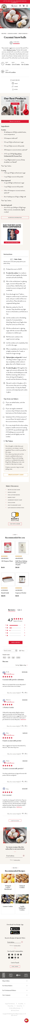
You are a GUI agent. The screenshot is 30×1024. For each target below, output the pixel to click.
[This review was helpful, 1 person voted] (22, 754)
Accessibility (20, 1003)
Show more (5, 661)
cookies (18, 657)
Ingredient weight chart (15, 500)
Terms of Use (19, 1006)
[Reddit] (15, 958)
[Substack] (18, 958)
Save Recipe (16, 80)
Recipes (4, 33)
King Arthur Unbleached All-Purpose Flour (13, 155)
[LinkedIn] (9, 958)
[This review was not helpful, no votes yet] (25, 693)
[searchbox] (9, 650)
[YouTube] (12, 958)
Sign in (20, 6)
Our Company (6, 995)
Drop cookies (23, 33)
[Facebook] (9, 955)
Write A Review (15, 642)
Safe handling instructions (16, 507)
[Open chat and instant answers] (26, 1020)
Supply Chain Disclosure (10, 1003)
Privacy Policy (10, 1006)
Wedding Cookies (11, 50)
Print (16, 83)
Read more (23, 719)
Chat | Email (15, 966)
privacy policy (17, 860)
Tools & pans (11, 502)
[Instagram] (15, 955)
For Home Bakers (7, 985)
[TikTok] (12, 955)
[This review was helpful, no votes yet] (22, 726)
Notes (16, 89)
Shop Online (6, 981)
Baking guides (12, 492)
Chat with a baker (15, 523)
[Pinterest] (21, 955)
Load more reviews (15, 821)
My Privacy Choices (15, 1010)
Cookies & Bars (12, 33)
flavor (4, 657)
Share (16, 86)
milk (9, 657)
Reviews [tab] (11, 610)
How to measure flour (14, 505)
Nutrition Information (15, 217)
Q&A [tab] (20, 610)
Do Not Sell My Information (15, 1008)
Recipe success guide (14, 489)
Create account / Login (15, 475)
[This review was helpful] (22, 693)
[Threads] (18, 955)
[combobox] (21, 665)
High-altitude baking (14, 494)
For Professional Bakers (9, 990)
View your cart (23, 6)
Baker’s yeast (11, 497)
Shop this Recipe (15, 121)
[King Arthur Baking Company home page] (4, 7)
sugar (13, 657)
